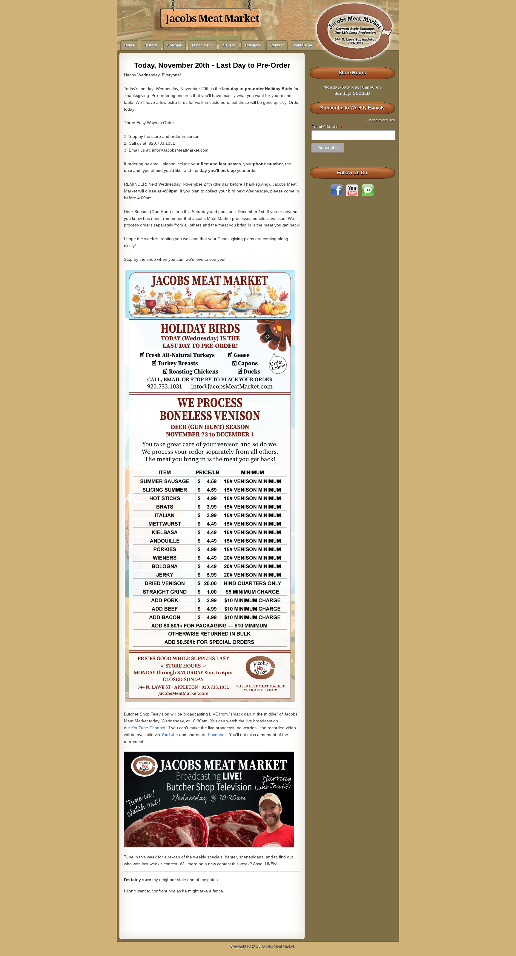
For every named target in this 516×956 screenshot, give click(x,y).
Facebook (217, 734)
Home (129, 45)
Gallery (229, 45)
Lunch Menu (202, 45)
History (151, 45)
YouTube (169, 734)
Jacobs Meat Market (212, 18)
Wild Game (303, 45)
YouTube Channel (148, 727)
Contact (277, 45)
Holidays (252, 45)
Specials (174, 45)
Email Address (326, 126)
